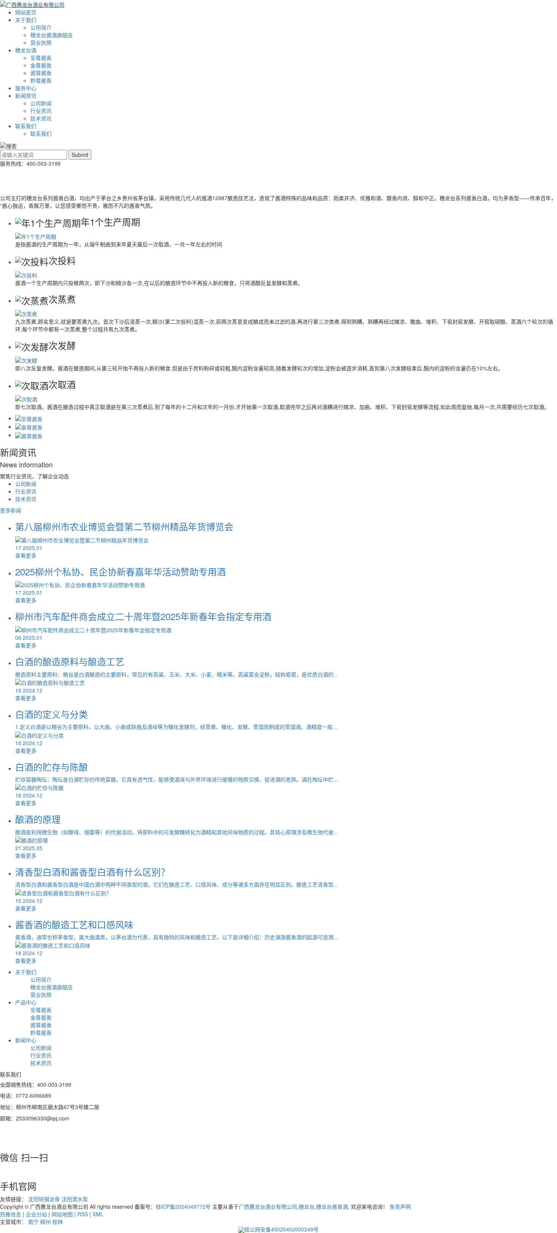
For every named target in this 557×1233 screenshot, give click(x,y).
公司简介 (41, 27)
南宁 (33, 1221)
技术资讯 (41, 118)
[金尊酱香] (28, 426)
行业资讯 (41, 110)
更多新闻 (10, 510)
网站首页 (25, 12)
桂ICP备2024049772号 (183, 1206)
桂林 (57, 1221)
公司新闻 (41, 103)
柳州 (45, 1221)
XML (97, 1214)
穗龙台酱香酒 (332, 1206)
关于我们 (25, 20)
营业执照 (41, 42)
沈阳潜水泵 (74, 1199)
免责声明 (400, 1206)
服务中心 (25, 88)
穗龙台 (306, 1206)
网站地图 (62, 1214)
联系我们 (25, 126)
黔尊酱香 (41, 80)
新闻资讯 (25, 95)
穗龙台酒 (25, 50)
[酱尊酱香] (28, 435)
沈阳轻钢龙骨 (44, 1199)
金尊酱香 (41, 65)
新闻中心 (25, 1040)
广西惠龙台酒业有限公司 (268, 1206)
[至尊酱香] (28, 418)
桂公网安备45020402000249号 (281, 1229)
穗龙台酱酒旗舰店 (51, 35)
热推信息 (10, 1214)
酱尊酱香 (41, 73)
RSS (82, 1214)
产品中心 (25, 1002)
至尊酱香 (41, 57)
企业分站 (36, 1214)
